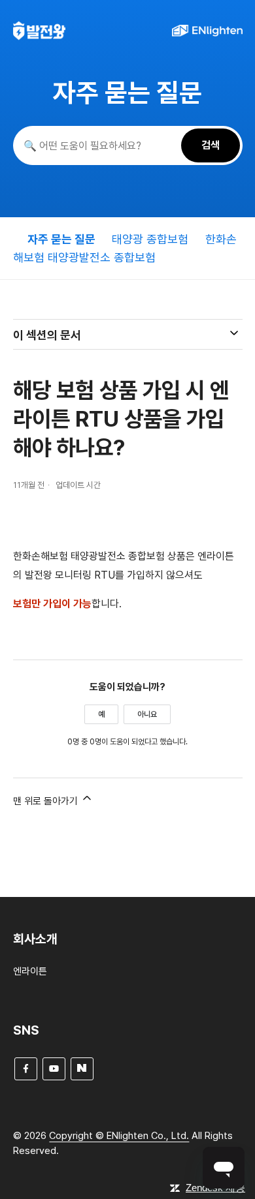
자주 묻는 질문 (61, 239)
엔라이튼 (30, 971)
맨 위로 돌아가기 (46, 801)
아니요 (147, 714)
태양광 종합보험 (152, 239)
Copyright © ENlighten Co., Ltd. (119, 1136)
